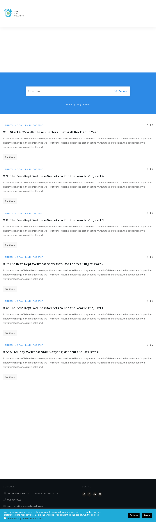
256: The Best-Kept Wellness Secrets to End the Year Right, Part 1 (53, 307)
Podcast (38, 125)
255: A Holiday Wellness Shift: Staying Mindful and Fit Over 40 (51, 351)
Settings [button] (134, 515)
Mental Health (23, 125)
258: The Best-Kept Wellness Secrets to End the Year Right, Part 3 (53, 220)
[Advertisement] (78, 49)
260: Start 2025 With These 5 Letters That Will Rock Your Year (50, 132)
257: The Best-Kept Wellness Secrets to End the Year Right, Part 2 (53, 263)
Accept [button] (147, 515)
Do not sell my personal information (25, 518)
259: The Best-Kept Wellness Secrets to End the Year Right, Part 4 (53, 176)
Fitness (9, 125)
